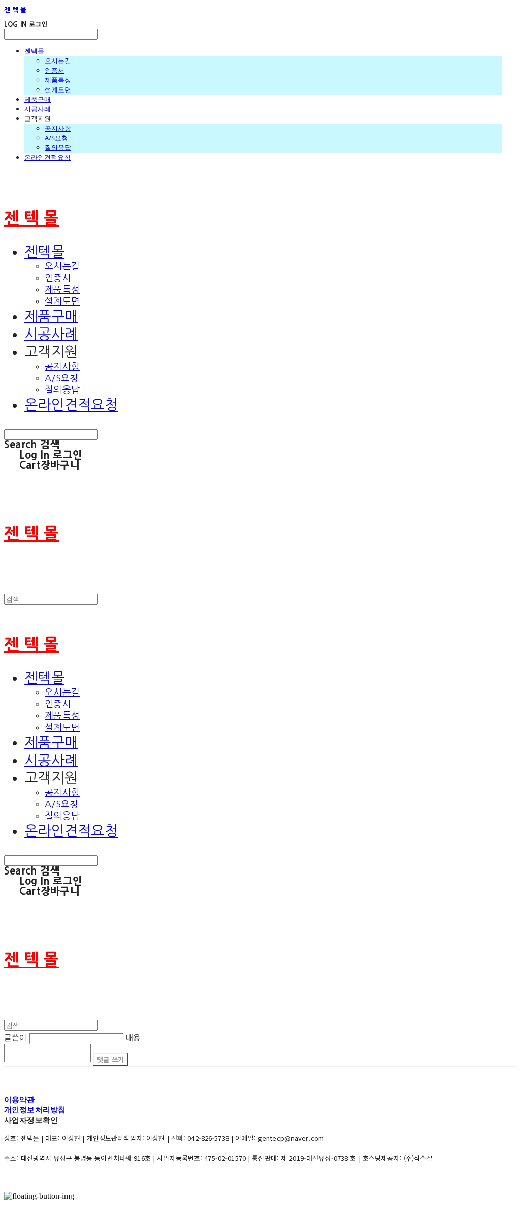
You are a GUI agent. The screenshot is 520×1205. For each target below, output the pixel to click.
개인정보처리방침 (35, 1109)
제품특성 (58, 79)
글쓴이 (15, 1037)
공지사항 (58, 128)
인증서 (54, 70)
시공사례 (37, 108)
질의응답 (58, 147)
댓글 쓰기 (110, 1059)
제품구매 (37, 99)
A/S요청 (56, 137)
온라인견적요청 (47, 157)
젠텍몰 (34, 50)
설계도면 (58, 89)
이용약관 (19, 1099)
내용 (133, 1037)
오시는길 (58, 60)
